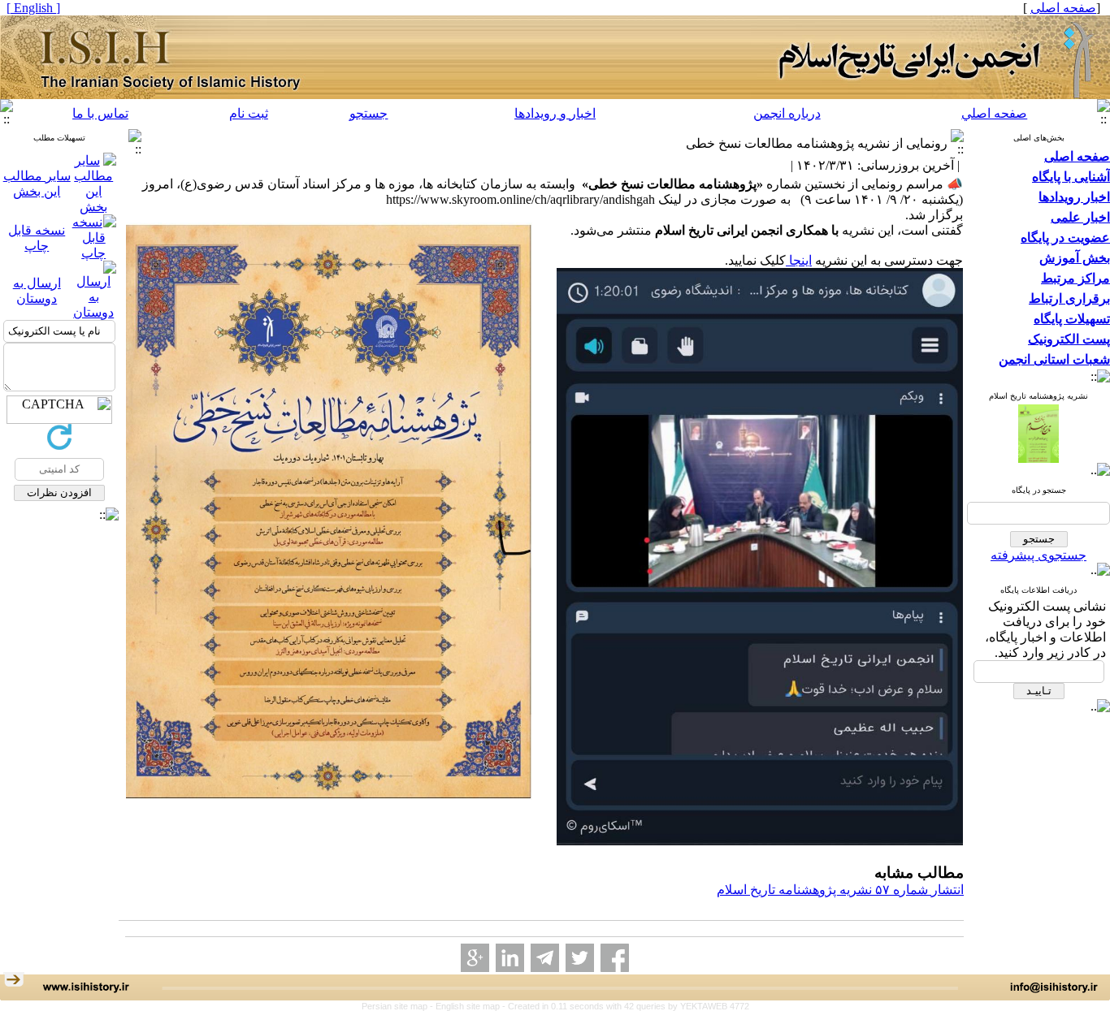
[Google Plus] (475, 958)
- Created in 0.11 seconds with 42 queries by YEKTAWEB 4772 (625, 1006)
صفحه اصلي (994, 113)
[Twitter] (580, 958)
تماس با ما (100, 113)
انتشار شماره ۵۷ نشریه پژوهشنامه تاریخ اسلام (840, 890)
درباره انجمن (787, 113)
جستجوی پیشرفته (1038, 555)
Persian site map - (399, 1006)
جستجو (368, 113)
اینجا (799, 260)
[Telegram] (545, 958)
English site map (469, 1006)
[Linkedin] (510, 958)
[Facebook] (615, 958)
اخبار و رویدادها (555, 113)
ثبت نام (248, 113)
